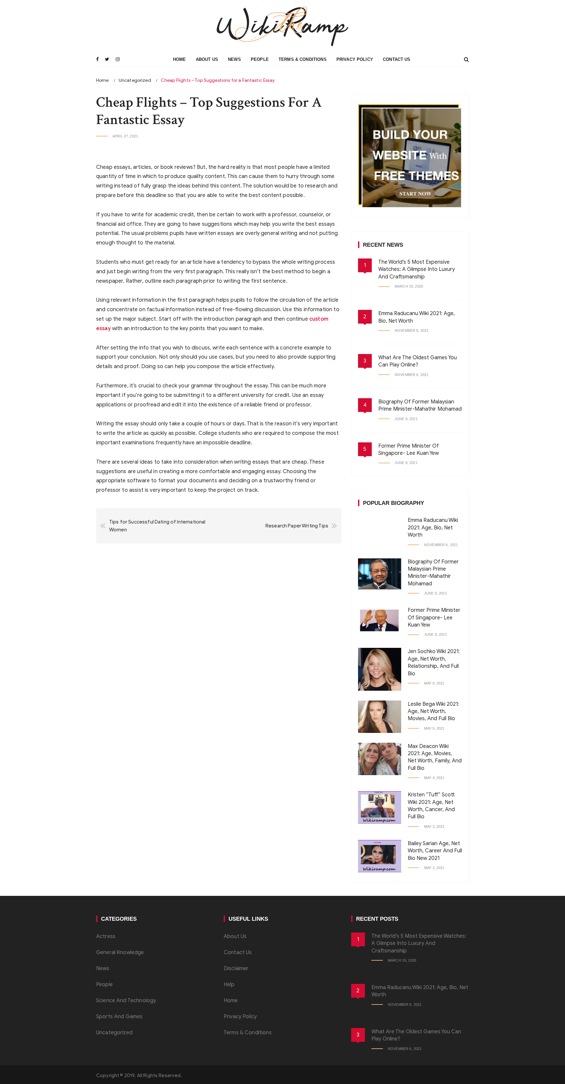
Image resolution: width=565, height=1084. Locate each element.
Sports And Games (119, 1016)
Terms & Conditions (303, 59)
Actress (105, 936)
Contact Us (397, 59)
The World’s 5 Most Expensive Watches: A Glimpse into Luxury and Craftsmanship (416, 269)
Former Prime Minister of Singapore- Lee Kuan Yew (434, 617)
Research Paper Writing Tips (296, 526)
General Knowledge (120, 952)
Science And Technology (126, 1000)
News (234, 59)
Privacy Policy (354, 59)
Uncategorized (114, 1032)
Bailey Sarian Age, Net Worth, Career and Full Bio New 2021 (435, 851)
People (260, 59)
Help (229, 984)
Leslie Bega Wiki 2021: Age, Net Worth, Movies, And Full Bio (433, 711)
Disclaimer (236, 968)
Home (179, 59)
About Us (207, 59)
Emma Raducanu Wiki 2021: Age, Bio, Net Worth (433, 527)
